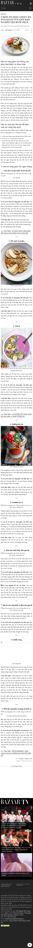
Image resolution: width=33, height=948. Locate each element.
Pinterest (31, 32)
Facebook (15, 4)
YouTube (20, 4)
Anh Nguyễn (8, 30)
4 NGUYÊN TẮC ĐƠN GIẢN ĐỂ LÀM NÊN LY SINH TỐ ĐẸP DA (16, 415)
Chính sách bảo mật (5, 886)
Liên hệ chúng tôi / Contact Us (23, 884)
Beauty (3, 14)
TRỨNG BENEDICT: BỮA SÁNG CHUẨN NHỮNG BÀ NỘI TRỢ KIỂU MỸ (16, 753)
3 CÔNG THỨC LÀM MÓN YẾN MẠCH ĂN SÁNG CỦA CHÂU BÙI (16, 232)
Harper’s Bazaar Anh (25, 758)
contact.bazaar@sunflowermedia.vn (14, 919)
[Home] (29, 945)
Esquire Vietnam (19, 885)
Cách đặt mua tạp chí (5, 885)
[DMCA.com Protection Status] (5, 925)
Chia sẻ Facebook (31, 30)
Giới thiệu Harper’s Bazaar (6, 884)
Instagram (18, 4)
